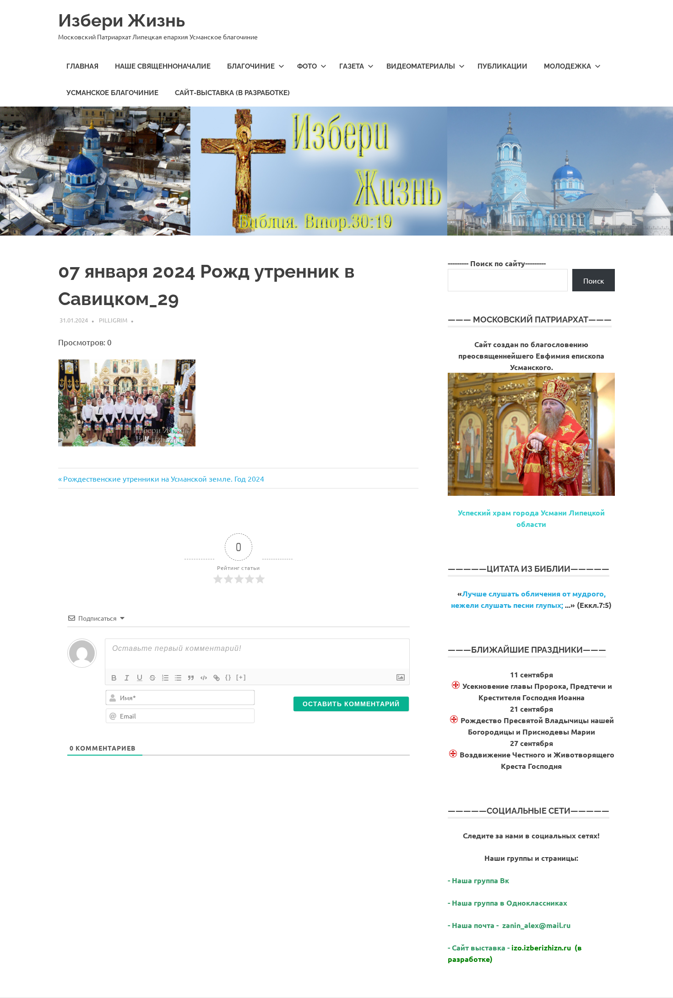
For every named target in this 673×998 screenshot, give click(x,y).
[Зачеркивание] (152, 677)
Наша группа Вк (481, 880)
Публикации (502, 66)
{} (228, 677)
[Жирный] (114, 677)
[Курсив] (126, 677)
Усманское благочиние (112, 93)
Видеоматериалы (420, 66)
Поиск (593, 280)
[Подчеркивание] (139, 677)
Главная (82, 66)
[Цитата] (191, 677)
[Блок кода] (203, 677)
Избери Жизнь (121, 20)
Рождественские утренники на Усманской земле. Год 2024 (163, 478)
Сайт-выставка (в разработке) (232, 93)
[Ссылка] (216, 677)
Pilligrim (113, 320)
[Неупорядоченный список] (178, 677)
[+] (241, 677)
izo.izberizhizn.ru (541, 947)
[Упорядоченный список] (165, 677)
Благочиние (251, 66)
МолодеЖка (567, 66)
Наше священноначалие (163, 66)
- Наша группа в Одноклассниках (507, 902)
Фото (307, 66)
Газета (351, 66)
